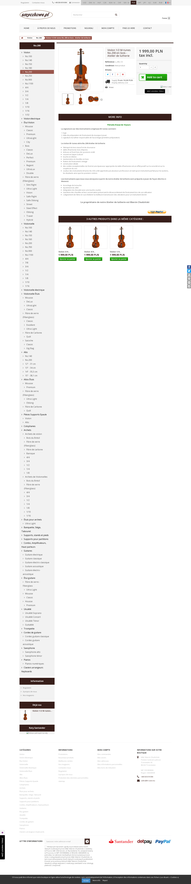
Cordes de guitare (32, 632)
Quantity (143, 63)
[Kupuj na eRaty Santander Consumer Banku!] (166, 86)
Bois (27, 145)
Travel (29, 216)
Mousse (29, 126)
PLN (133, 2)
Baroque (30, 453)
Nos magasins (28, 695)
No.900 (28, 79)
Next (101, 99)
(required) (69, 855)
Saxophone (29, 648)
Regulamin (25, 2)
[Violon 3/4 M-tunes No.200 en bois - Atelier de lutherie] (70, 237)
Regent (29, 165)
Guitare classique (33, 558)
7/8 (26, 262)
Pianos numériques (34, 663)
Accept (86, 880)
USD (84, 2)
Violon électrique (31, 118)
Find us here (129, 28)
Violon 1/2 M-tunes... (42, 710)
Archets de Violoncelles (36, 476)
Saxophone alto (32, 652)
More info (97, 880)
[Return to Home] (22, 38)
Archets (27, 430)
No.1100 (29, 83)
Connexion (75, 2)
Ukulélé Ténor (32, 620)
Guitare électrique (33, 554)
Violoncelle (28, 223)
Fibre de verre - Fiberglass (31, 583)
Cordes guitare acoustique (31, 642)
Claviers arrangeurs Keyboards (32, 669)
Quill (28, 336)
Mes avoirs (101, 757)
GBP (139, 2)
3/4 (26, 91)
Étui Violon (28, 122)
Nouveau (88, 28)
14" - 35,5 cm (31, 371)
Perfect (29, 157)
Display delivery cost (120, 82)
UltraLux (30, 169)
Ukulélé (27, 609)
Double (30, 173)
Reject (105, 880)
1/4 (26, 99)
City (28, 142)
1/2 (26, 95)
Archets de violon (33, 434)
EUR (154, 2)
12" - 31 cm (30, 363)
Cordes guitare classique (37, 636)
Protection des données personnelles (73, 778)
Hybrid (29, 219)
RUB (160, 2)
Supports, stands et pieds (36, 535)
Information (37, 681)
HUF (99, 2)
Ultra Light (31, 188)
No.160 (28, 239)
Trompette (28, 628)
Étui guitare (29, 578)
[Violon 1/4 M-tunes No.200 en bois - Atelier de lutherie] (121, 237)
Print (111, 87)
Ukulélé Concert (33, 617)
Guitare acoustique (34, 566)
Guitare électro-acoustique (31, 572)
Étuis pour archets (32, 519)
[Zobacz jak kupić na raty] (37, 733)
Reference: (110, 62)
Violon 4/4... (89, 251)
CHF (119, 2)
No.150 (28, 64)
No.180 (28, 68)
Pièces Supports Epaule (35, 414)
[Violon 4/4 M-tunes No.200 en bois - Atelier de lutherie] (95, 237)
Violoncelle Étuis (31, 293)
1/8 (26, 103)
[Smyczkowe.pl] (43, 15)
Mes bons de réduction (106, 768)
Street (29, 204)
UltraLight (31, 138)
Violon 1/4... (115, 251)
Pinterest (124, 74)
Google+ (119, 74)
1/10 (27, 107)
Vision (29, 192)
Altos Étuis (28, 379)
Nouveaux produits (66, 757)
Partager (114, 74)
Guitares (27, 550)
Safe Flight (31, 196)
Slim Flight (31, 184)
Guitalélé (29, 624)
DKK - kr (92, 2)
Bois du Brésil (33, 437)
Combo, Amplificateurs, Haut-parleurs (33, 545)
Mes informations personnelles (109, 764)
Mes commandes (104, 754)
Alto (25, 352)
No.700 (28, 247)
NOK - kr (112, 2)
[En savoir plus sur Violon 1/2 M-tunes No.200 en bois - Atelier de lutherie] (25, 715)
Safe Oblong (32, 200)
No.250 (28, 75)
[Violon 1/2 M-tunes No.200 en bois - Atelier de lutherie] (68, 99)
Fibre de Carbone (33, 332)
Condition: (110, 65)
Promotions (70, 28)
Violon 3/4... (64, 251)
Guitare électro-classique (37, 562)
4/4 (26, 87)
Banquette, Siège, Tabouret (31, 529)
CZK (104, 2)
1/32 (27, 114)
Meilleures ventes (65, 761)
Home (26, 28)
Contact (147, 28)
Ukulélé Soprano (33, 613)
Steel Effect (31, 208)
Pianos (26, 659)
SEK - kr (126, 2)
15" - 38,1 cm (31, 375)
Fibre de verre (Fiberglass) (31, 179)
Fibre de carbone (34, 449)
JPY (145, 2)
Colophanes (29, 426)
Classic (29, 130)
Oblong (30, 212)
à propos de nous (46, 28)
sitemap (61, 781)
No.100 (28, 56)
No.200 (28, 71)
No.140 (28, 60)
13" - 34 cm (30, 367)
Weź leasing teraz (155, 91)
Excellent (30, 325)
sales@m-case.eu (148, 780)
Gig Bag (30, 348)
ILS (150, 2)
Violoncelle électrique (33, 289)
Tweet (109, 74)
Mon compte (107, 28)
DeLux (29, 153)
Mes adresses (103, 761)
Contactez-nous (38, 2)
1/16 (27, 110)
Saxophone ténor (33, 655)
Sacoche (29, 340)
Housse (28, 601)
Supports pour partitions (35, 539)
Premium (30, 134)
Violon (26, 52)
